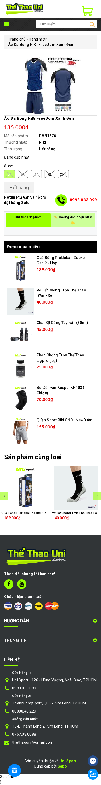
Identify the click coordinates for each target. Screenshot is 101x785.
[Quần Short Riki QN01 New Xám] (20, 431)
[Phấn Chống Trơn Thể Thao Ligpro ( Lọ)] (20, 366)
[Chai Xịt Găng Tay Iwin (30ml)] (20, 333)
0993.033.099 (83, 200)
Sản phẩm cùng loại (33, 457)
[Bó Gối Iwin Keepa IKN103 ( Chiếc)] (20, 398)
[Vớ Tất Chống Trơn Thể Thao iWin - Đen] (20, 301)
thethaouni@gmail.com (32, 742)
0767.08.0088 (24, 734)
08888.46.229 (24, 711)
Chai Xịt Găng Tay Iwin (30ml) (62, 322)
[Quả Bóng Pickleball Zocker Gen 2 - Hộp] (20, 268)
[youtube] (21, 584)
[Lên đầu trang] (93, 744)
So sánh (7, 777)
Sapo (62, 766)
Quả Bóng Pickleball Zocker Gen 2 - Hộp (30, 513)
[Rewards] (14, 770)
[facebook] (8, 584)
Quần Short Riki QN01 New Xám (64, 420)
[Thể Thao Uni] (24, 8)
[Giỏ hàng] (87, 11)
